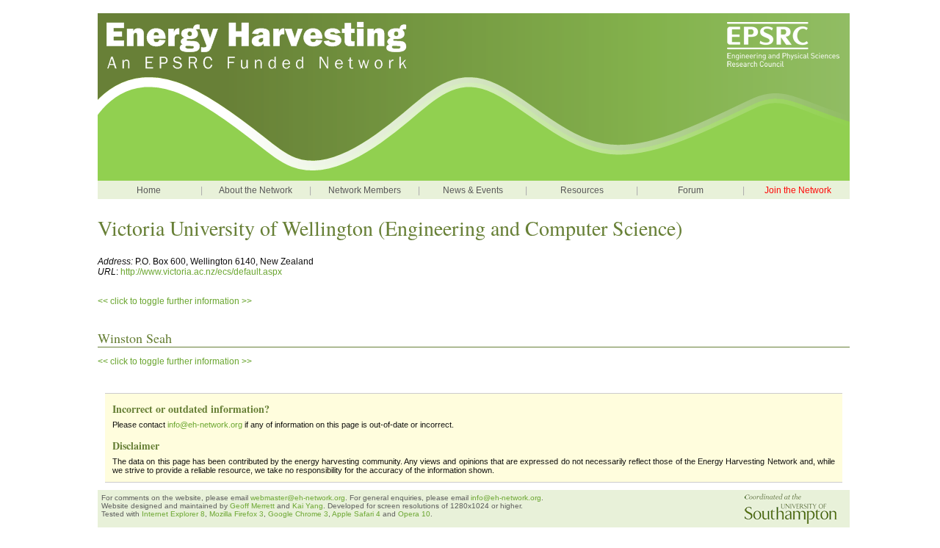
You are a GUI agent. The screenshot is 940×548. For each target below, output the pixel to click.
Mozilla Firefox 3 (236, 514)
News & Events (473, 190)
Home (149, 190)
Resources (582, 190)
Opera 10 (414, 514)
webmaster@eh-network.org (297, 498)
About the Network (255, 190)
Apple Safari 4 (356, 514)
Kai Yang (307, 506)
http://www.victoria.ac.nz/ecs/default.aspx (201, 272)
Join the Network (797, 190)
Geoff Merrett (253, 506)
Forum (691, 190)
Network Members (364, 190)
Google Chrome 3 (298, 514)
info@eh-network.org (204, 424)
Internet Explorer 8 (173, 514)
